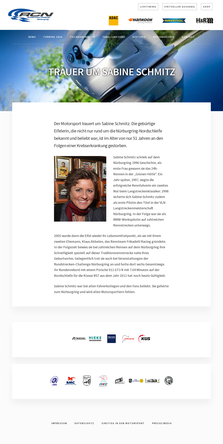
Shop (207, 6)
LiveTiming (148, 6)
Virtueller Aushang (179, 6)
